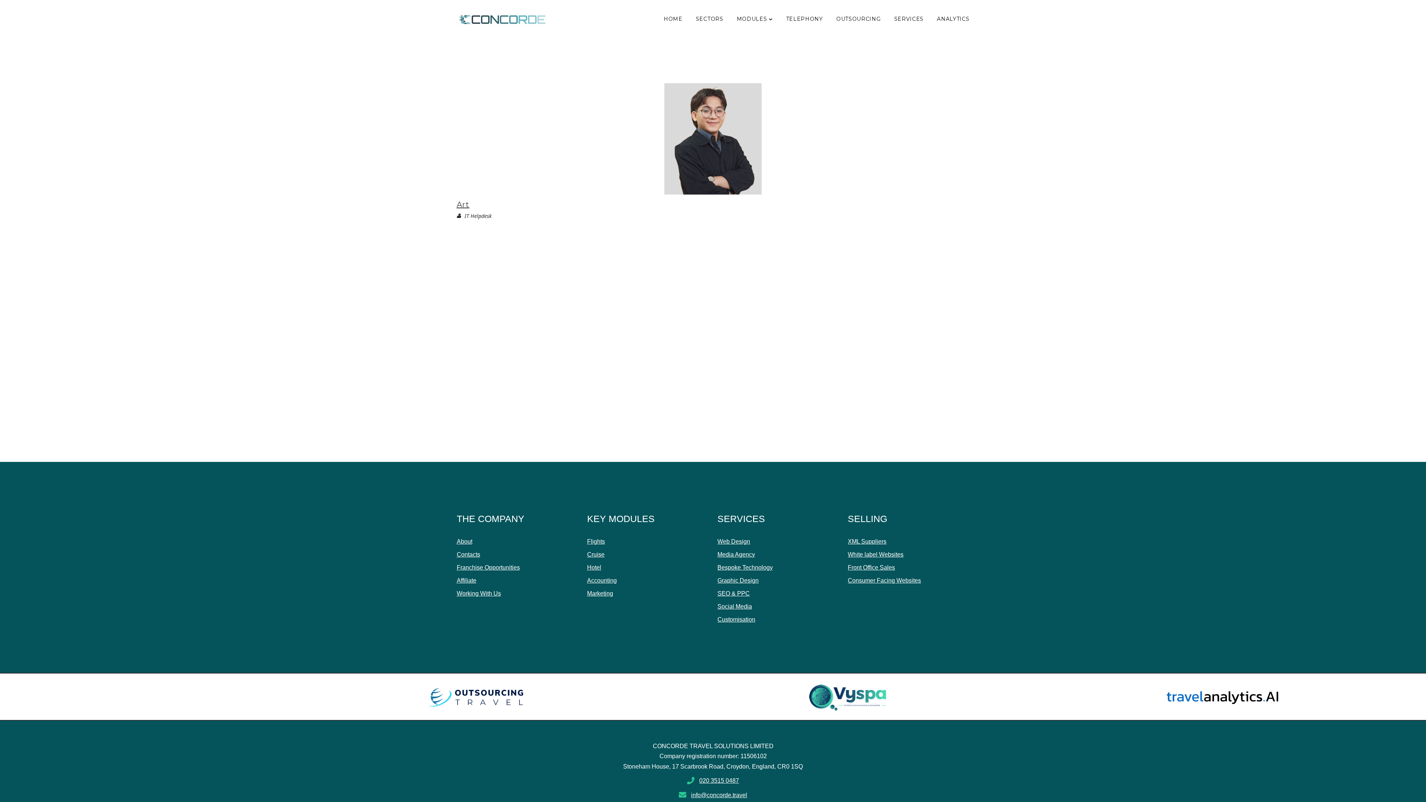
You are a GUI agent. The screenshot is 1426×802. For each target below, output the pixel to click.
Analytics (953, 19)
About (464, 541)
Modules (752, 19)
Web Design (733, 541)
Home (673, 19)
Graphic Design (738, 580)
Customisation (736, 619)
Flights (596, 541)
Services (909, 19)
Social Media (734, 606)
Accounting (602, 580)
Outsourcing (858, 19)
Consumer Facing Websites (884, 580)
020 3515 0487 (719, 780)
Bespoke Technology (745, 567)
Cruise (596, 554)
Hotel (594, 567)
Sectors (709, 19)
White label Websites (876, 554)
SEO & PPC (733, 593)
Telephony (804, 19)
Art (463, 204)
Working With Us (479, 593)
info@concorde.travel (719, 795)
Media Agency (736, 554)
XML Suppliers (867, 541)
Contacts (468, 554)
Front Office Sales (871, 567)
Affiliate (466, 580)
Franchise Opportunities (488, 567)
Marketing (600, 593)
